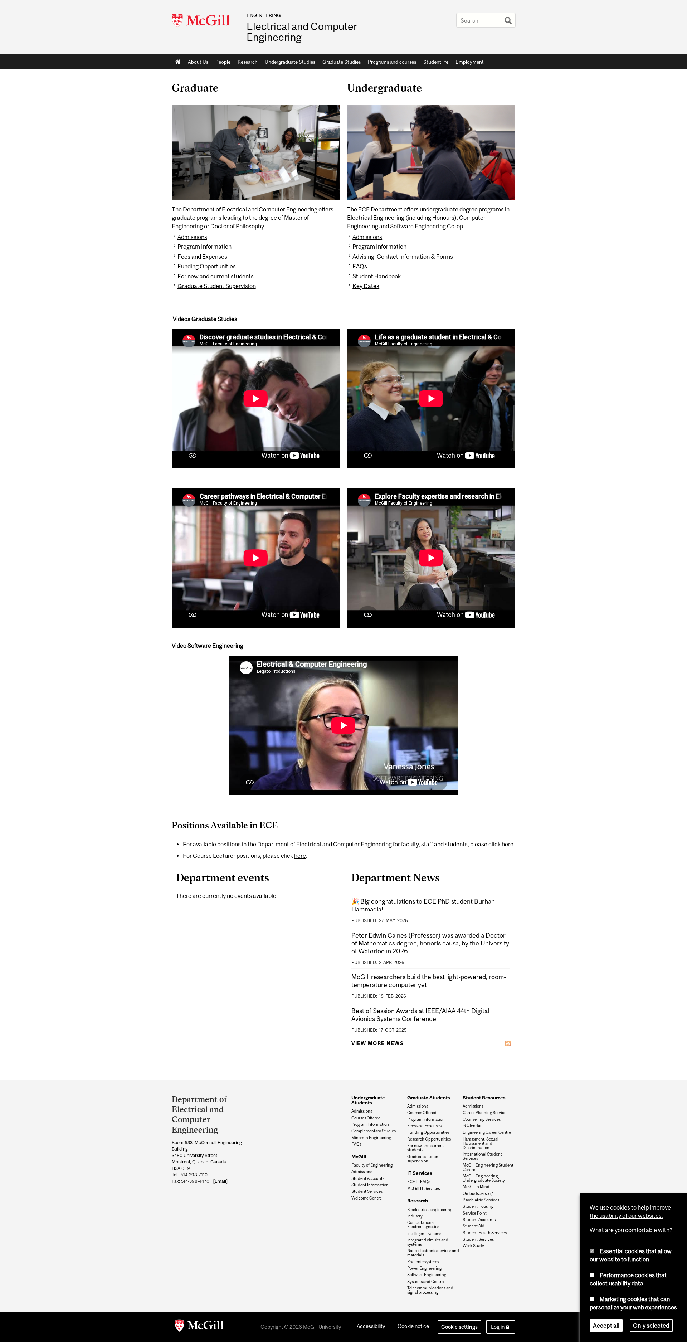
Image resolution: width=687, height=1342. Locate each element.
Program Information (204, 246)
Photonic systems (423, 1262)
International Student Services (482, 1156)
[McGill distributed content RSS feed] (508, 1043)
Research (248, 62)
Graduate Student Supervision (216, 286)
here (507, 844)
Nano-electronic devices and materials (433, 1253)
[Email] (220, 1181)
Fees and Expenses (202, 256)
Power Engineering (424, 1268)
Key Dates (365, 286)
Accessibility (371, 1326)
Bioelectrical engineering (429, 1209)
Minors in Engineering (371, 1138)
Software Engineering (426, 1275)
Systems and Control (426, 1281)
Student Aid (473, 1226)
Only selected (651, 1325)
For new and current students (215, 276)
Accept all (606, 1325)
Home (178, 61)
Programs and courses (392, 62)
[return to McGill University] (199, 1327)
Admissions (192, 237)
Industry (415, 1216)
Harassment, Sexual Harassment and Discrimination (480, 1143)
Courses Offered (366, 1118)
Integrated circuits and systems (427, 1242)
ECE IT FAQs (418, 1182)
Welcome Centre (366, 1198)
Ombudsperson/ (478, 1193)
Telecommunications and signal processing (430, 1290)
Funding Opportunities (206, 266)
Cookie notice (413, 1326)
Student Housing (478, 1206)
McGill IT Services (423, 1188)
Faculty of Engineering (372, 1165)
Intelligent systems (424, 1233)
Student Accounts (367, 1178)
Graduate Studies (341, 62)
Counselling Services (482, 1119)
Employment (469, 62)
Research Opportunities (429, 1139)
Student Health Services (485, 1233)
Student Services (367, 1191)
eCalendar (472, 1126)
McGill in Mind (476, 1187)
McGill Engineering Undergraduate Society (484, 1178)
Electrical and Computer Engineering (302, 32)
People (222, 62)
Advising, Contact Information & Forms (402, 256)
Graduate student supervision (423, 1158)
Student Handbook (376, 276)
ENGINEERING (264, 15)
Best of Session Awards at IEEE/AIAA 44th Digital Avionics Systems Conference (420, 1014)
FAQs (359, 266)
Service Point (475, 1213)
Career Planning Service (484, 1112)
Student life (435, 62)
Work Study (473, 1246)
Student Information (370, 1185)
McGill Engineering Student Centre (488, 1167)
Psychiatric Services (481, 1200)
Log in (498, 1327)
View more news (377, 1043)
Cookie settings (459, 1327)
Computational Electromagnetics (423, 1224)
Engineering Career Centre (487, 1132)
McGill (358, 1156)
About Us (198, 62)
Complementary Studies (373, 1131)
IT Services (419, 1173)
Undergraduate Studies (290, 62)
